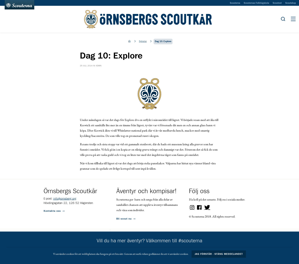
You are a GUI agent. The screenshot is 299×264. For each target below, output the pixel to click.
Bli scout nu (124, 219)
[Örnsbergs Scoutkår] (149, 19)
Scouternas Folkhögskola (256, 3)
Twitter (206, 207)
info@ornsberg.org (64, 198)
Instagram (192, 207)
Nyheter (143, 41)
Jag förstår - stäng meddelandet (219, 254)
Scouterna (235, 3)
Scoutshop (290, 3)
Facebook (199, 207)
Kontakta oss (52, 211)
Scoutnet (277, 3)
